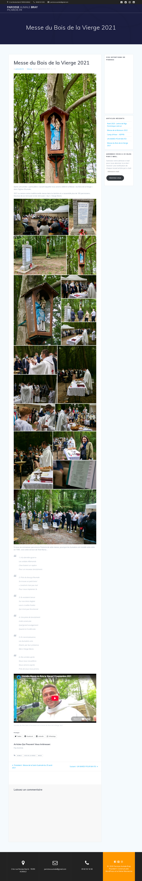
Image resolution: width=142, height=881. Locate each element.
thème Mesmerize (125, 871)
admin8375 (19, 69)
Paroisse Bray (22, 8)
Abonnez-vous (115, 178)
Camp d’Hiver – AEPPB (115, 134)
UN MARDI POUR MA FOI (117, 139)
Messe (29, 69)
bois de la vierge (30, 755)
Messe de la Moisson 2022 (117, 130)
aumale (19, 755)
